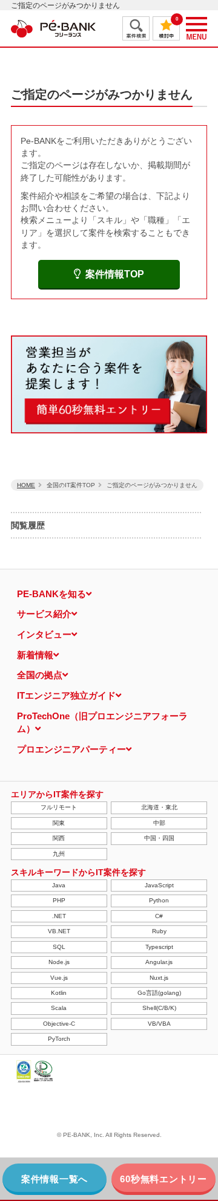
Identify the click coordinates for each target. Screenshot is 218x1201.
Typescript (159, 947)
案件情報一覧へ (54, 1179)
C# (159, 916)
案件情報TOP (114, 274)
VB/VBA (159, 1023)
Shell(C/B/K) (159, 1008)
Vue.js (59, 977)
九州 (59, 853)
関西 (59, 838)
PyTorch (59, 1038)
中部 (159, 823)
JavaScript (159, 885)
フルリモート (59, 807)
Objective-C (59, 1023)
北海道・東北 (159, 807)
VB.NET (59, 931)
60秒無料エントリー (163, 1179)
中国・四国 (159, 838)
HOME (26, 485)
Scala (59, 1008)
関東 (59, 823)
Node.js (59, 962)
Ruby (159, 931)
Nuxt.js (159, 977)
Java (58, 885)
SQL (59, 947)
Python (159, 900)
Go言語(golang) (159, 992)
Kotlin (59, 992)
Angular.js (159, 962)
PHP (59, 900)
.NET (59, 916)
